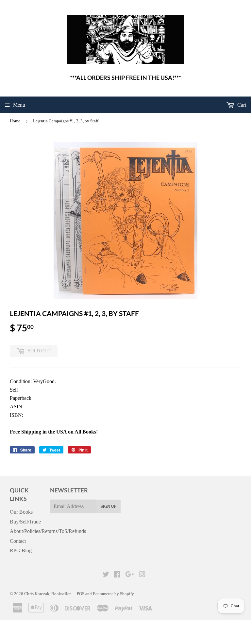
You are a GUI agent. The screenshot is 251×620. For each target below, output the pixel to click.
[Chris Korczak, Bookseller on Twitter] (106, 575)
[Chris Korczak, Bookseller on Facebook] (117, 575)
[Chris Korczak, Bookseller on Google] (129, 575)
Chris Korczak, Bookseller (47, 593)
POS (80, 593)
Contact (18, 541)
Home (15, 120)
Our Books (21, 512)
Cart (241, 105)
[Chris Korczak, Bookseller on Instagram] (142, 575)
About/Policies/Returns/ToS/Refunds (48, 531)
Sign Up (108, 506)
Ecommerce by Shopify (113, 593)
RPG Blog (21, 550)
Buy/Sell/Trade (25, 521)
